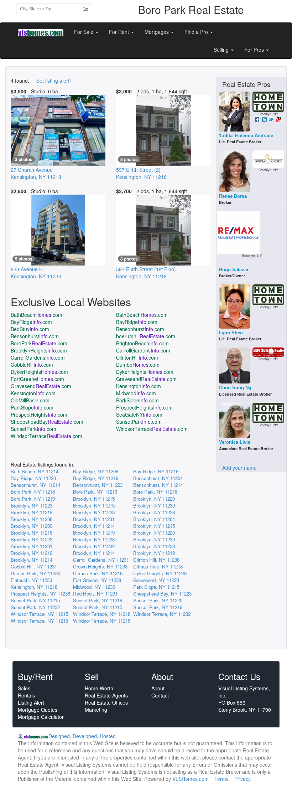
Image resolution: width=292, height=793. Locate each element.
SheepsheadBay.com (47, 421)
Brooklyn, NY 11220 (154, 498)
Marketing (96, 709)
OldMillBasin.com (30, 400)
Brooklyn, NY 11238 (31, 519)
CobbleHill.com (32, 364)
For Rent (119, 31)
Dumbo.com (138, 364)
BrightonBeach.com (142, 343)
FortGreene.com (37, 378)
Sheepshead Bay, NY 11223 (162, 593)
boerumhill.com (145, 336)
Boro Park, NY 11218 (33, 491)
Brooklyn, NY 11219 (94, 532)
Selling (222, 49)
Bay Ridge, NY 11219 (155, 471)
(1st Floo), (146, 273)
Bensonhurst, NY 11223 (97, 485)
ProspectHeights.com (144, 407)
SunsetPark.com (139, 421)
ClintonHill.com (137, 357)
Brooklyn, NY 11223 (31, 505)
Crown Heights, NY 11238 (100, 566)
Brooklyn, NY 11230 (154, 505)
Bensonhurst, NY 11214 (35, 485)
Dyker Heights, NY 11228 (160, 573)
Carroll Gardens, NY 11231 (101, 559)
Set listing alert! (53, 80)
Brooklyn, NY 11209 (31, 525)
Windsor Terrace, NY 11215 (39, 614)
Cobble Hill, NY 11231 (34, 566)
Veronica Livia (234, 442)
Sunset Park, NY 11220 (157, 600)
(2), (141, 173)
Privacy (242, 778)
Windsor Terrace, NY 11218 (101, 614)
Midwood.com (136, 393)
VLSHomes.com (190, 778)
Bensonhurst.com (140, 329)
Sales (24, 688)
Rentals (26, 695)
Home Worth (99, 688)
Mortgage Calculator (41, 716)
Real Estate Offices (106, 702)
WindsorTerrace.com (152, 428)
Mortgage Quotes (37, 709)
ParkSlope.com (137, 400)
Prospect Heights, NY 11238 (40, 593)
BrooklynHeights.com (39, 350)
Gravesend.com (146, 378)
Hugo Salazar (234, 269)
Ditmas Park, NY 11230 (35, 573)
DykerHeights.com (39, 371)
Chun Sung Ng (235, 387)
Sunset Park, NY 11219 (97, 600)
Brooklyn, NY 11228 (154, 512)
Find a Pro (196, 31)
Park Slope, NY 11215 (156, 586)
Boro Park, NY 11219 (95, 491)
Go (85, 9)
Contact (160, 695)
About (158, 688)
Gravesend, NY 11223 (156, 580)
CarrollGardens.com (143, 350)
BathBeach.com (36, 314)
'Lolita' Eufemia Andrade (246, 135)
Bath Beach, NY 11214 (34, 471)
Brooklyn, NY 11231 (94, 519)
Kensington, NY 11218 (34, 586)
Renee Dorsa (233, 196)
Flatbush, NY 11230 (31, 580)
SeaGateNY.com (139, 414)
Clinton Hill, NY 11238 (156, 559)
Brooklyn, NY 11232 (94, 546)
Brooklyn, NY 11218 (31, 512)
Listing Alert (31, 702)
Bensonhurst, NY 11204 (158, 478)
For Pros (254, 49)
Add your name (239, 467)
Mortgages (157, 31)
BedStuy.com (30, 329)
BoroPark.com (39, 343)
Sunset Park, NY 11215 (35, 600)
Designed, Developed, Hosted (82, 736)
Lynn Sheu (231, 332)
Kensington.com (138, 386)
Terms (221, 778)
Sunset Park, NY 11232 (35, 607)
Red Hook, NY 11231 (95, 593)
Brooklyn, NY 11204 (154, 519)
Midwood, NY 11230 (94, 586)
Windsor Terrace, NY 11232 (162, 614)
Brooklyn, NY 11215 (94, 498)
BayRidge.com (31, 321)
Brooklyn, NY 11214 (94, 525)
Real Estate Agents (106, 695)
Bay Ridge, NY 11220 (33, 478)
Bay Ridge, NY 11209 (95, 471)
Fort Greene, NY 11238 (97, 580)
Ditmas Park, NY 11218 (158, 566)
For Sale (84, 31)
